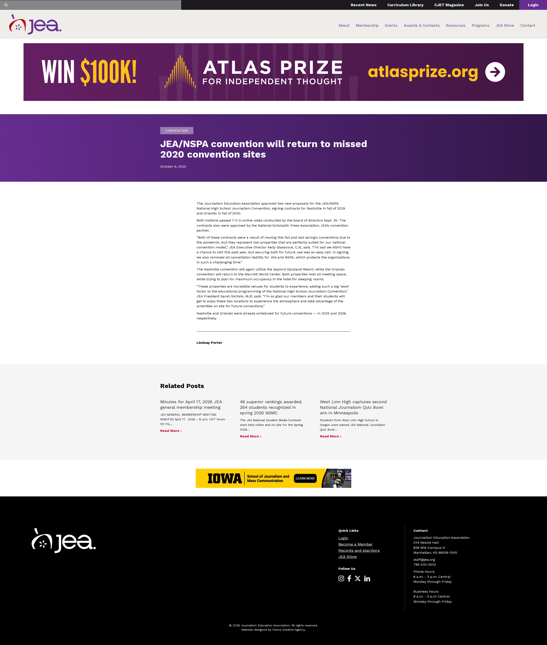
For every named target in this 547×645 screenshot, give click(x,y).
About (344, 25)
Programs (480, 25)
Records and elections (359, 550)
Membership (367, 25)
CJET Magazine (449, 5)
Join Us (482, 5)
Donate (507, 5)
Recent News (363, 5)
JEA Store (505, 25)
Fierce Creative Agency (288, 629)
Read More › (170, 430)
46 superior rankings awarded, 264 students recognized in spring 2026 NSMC (271, 407)
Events (391, 25)
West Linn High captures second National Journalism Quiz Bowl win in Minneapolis (353, 407)
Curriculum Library (405, 5)
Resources (455, 25)
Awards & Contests (422, 25)
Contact (527, 25)
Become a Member (355, 544)
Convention (177, 130)
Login (533, 5)
